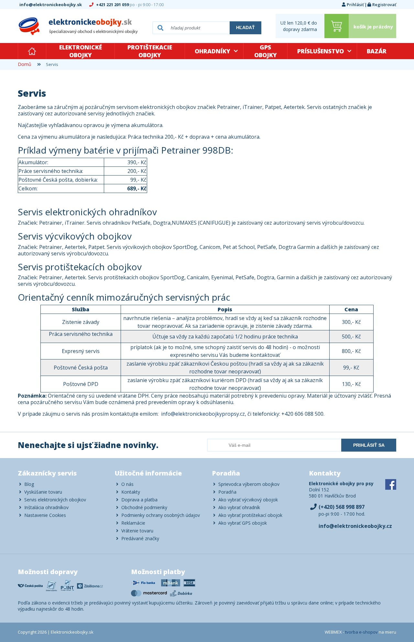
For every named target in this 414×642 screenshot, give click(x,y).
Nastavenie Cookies (45, 515)
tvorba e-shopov (361, 632)
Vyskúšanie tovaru (43, 492)
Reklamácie (133, 523)
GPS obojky (265, 51)
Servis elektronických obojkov (55, 500)
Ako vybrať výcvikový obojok (248, 500)
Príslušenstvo (320, 51)
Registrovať (384, 4)
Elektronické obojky (80, 51)
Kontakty (130, 492)
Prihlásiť (355, 4)
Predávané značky (140, 538)
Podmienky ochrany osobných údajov (160, 515)
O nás (127, 484)
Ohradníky (212, 51)
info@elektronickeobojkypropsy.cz (203, 413)
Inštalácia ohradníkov (46, 507)
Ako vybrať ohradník (239, 507)
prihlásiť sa (369, 445)
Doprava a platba (139, 500)
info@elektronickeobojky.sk (51, 4)
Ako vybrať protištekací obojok (250, 515)
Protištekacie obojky (149, 51)
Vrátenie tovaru (137, 531)
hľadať (245, 27)
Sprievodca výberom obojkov (248, 484)
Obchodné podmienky (144, 507)
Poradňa (227, 492)
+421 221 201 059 (129, 4)
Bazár (377, 51)
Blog (29, 484)
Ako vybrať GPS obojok (242, 523)
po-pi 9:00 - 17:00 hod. (342, 510)
